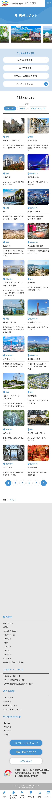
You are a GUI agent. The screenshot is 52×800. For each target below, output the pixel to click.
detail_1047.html (13, 134)
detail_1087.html (38, 134)
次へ (44, 483)
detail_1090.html (13, 240)
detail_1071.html (38, 390)
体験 (6, 642)
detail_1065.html (38, 278)
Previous (5, 34)
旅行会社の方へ (10, 705)
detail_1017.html (38, 353)
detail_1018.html (38, 460)
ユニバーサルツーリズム (14, 662)
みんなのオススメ (11, 631)
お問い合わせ (26, 760)
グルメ (7, 650)
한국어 (7, 734)
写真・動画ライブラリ (26, 751)
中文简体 (7, 730)
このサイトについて (12, 676)
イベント (7, 646)
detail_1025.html (13, 460)
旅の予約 (7, 654)
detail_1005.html (13, 278)
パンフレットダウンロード (26, 742)
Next (47, 34)
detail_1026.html (38, 204)
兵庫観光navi (12, 3)
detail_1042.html (38, 426)
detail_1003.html (13, 353)
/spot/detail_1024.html (26, 34)
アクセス (7, 658)
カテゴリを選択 (25, 59)
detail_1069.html (13, 390)
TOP (4, 500)
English (7, 723)
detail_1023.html (13, 426)
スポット (7, 638)
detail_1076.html (13, 316)
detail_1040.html (13, 204)
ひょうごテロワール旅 (30, 3)
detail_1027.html (38, 170)
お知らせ (7, 701)
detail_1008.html (38, 316)
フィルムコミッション (13, 709)
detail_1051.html (13, 170)
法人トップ (8, 697)
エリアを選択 (25, 67)
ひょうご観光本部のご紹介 (14, 680)
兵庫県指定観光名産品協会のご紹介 (18, 683)
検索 (46, 84)
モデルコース (9, 635)
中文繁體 (7, 726)
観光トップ (8, 623)
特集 (6, 627)
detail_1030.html (38, 240)
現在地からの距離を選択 (25, 75)
